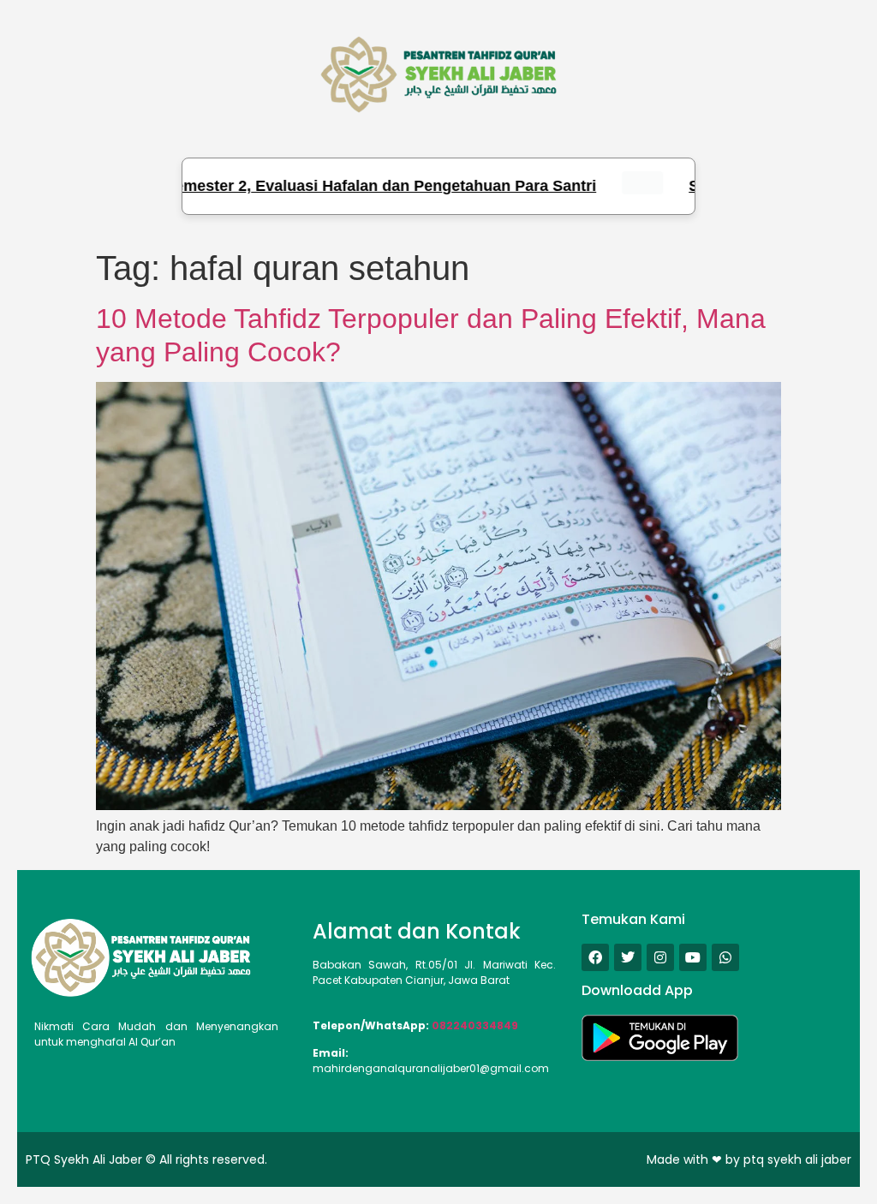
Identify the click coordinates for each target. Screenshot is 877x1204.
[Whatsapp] (725, 957)
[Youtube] (693, 957)
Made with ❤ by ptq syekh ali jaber (749, 1159)
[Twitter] (627, 957)
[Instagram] (660, 957)
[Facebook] (595, 957)
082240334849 (475, 1025)
